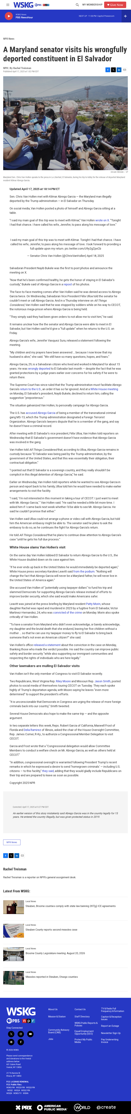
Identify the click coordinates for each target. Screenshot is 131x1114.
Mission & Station (57, 1016)
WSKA (25, 1093)
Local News (31, 901)
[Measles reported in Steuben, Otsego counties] (13, 978)
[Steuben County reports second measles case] (13, 931)
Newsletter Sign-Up (111, 1033)
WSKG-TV (17, 1093)
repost (68, 284)
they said (48, 771)
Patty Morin (93, 604)
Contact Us (80, 1009)
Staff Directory (82, 1016)
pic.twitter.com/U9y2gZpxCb (83, 248)
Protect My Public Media (83, 1040)
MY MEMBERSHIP (92, 4)
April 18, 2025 (95, 255)
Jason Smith (103, 681)
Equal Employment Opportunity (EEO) (84, 1032)
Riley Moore (63, 681)
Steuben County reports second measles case (51, 929)
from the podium (84, 571)
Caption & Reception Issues (111, 1018)
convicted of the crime (67, 612)
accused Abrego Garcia (40, 413)
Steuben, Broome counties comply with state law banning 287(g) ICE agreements (71, 906)
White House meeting (104, 389)
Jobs (50, 1039)
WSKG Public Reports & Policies (86, 1024)
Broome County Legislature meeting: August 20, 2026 (55, 953)
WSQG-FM (30, 1087)
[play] (8, 16)
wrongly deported (39, 368)
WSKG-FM (10, 1087)
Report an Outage (110, 1026)
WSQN (9, 1093)
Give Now (116, 5)
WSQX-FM (20, 1087)
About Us (53, 1009)
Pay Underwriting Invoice (109, 1040)
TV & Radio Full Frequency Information (112, 1009)
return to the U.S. (30, 389)
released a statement (47, 645)
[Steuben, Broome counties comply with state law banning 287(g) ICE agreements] (13, 907)
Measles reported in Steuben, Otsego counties (52, 976)
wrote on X (102, 220)
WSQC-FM (25, 1090)
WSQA (17, 1090)
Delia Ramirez (32, 730)
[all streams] (126, 16)
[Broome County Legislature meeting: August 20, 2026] (13, 954)
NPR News (8, 38)
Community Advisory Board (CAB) (58, 1031)
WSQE (10, 1090)
